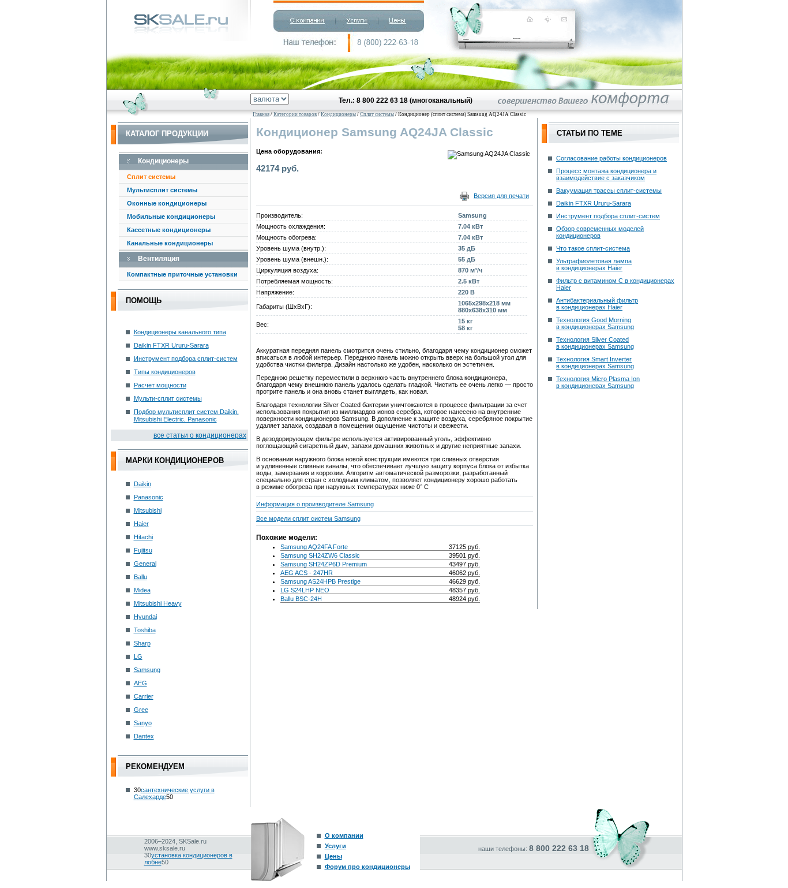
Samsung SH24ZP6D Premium (323, 564)
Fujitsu (143, 550)
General (145, 563)
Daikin (142, 483)
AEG (140, 683)
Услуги (335, 845)
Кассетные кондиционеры (169, 229)
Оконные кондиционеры (167, 203)
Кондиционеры (338, 114)
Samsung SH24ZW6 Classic (320, 555)
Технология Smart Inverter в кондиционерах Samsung (595, 363)
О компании (344, 835)
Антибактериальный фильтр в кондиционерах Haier (597, 304)
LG (138, 656)
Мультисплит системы (162, 189)
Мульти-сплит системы (168, 398)
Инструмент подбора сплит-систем (186, 358)
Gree (141, 709)
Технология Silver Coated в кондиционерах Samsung (595, 343)
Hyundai (145, 616)
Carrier (143, 696)
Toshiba (145, 629)
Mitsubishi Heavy (158, 603)
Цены (333, 856)
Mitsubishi (148, 510)
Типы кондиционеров (165, 371)
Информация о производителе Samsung (315, 504)
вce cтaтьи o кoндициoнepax (199, 435)
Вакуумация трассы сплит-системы (609, 190)
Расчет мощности (160, 385)
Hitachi (143, 536)
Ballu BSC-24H (301, 598)
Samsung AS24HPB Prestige (320, 581)
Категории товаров (295, 114)
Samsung (147, 669)
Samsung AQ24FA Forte (314, 546)
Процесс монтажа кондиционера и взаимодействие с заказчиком (606, 174)
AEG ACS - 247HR (306, 572)
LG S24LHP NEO (304, 590)
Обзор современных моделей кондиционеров (600, 232)
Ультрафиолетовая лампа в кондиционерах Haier (594, 264)
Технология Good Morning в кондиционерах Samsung (595, 323)
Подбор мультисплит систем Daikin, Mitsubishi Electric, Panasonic (186, 415)
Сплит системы (151, 176)
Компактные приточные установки (182, 274)
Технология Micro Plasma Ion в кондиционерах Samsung (598, 382)
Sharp (142, 643)
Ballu (140, 576)
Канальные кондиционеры (170, 243)
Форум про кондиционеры (367, 866)
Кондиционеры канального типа (180, 332)
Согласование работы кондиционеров (611, 158)
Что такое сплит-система (593, 248)
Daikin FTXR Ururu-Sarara (171, 345)
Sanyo (143, 722)
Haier (141, 523)
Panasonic (148, 497)
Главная (261, 114)
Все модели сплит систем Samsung (308, 518)
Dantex (144, 736)
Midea (142, 590)
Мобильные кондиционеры (171, 216)
